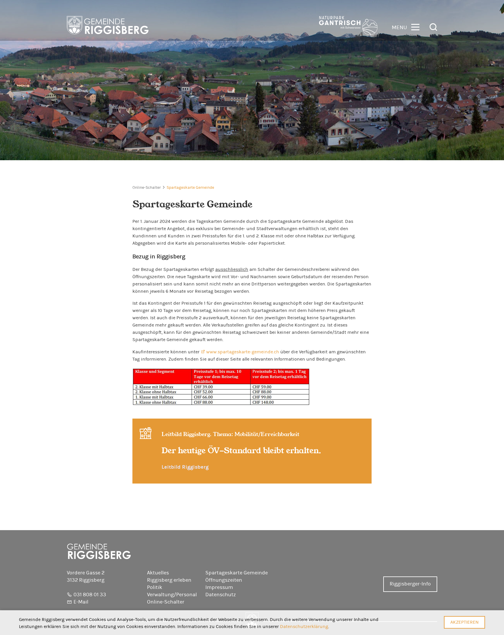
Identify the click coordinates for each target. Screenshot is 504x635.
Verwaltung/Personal (172, 595)
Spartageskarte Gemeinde (190, 187)
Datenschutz (220, 595)
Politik (154, 587)
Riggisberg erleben (169, 580)
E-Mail (81, 602)
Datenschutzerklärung (304, 626)
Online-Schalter (146, 187)
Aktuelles (158, 573)
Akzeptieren (464, 622)
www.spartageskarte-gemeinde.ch (242, 351)
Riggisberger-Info (410, 584)
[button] (405, 26)
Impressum (219, 587)
